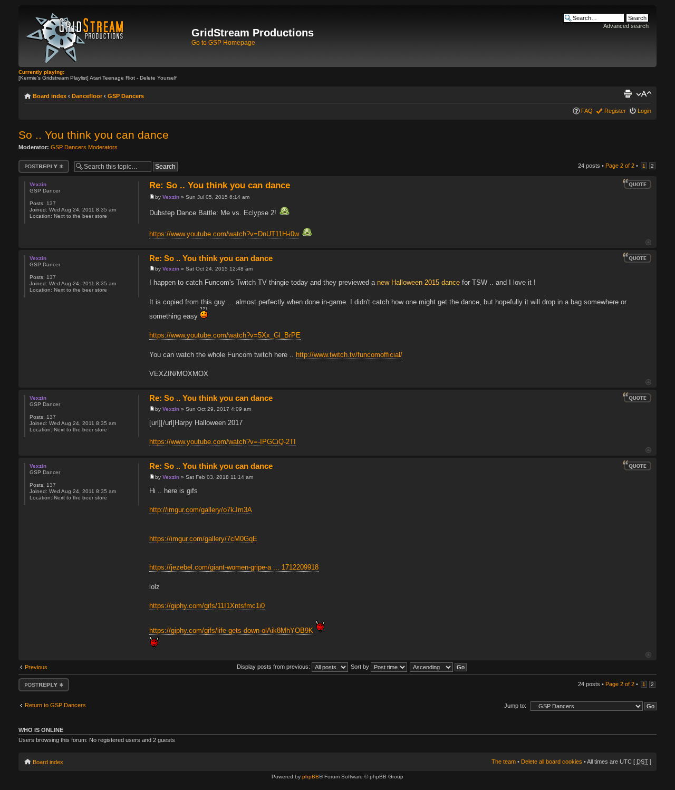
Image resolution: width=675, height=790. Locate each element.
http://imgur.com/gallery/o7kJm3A (200, 510)
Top (648, 242)
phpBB (310, 776)
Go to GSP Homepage (223, 42)
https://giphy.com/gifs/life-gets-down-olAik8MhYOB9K (231, 630)
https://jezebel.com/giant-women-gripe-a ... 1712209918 (234, 567)
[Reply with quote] (637, 184)
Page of (619, 165)
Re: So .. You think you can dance (219, 185)
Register (615, 111)
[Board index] (106, 36)
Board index (49, 96)
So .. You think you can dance (93, 135)
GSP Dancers (126, 96)
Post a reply (33, 163)
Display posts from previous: (274, 666)
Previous (36, 667)
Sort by (361, 666)
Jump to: (515, 705)
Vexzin (170, 197)
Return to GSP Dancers (55, 705)
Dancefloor (87, 96)
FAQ (587, 111)
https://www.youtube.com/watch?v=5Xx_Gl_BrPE (225, 335)
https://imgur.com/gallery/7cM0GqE (203, 539)
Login (644, 111)
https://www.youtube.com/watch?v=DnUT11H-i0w (224, 234)
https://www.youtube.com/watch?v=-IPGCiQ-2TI (222, 442)
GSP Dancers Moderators (84, 147)
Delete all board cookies (551, 761)
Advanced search (626, 26)
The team (503, 761)
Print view (627, 94)
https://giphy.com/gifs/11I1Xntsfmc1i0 (207, 606)
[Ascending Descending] (439, 666)
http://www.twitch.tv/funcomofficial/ (349, 355)
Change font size (643, 94)
